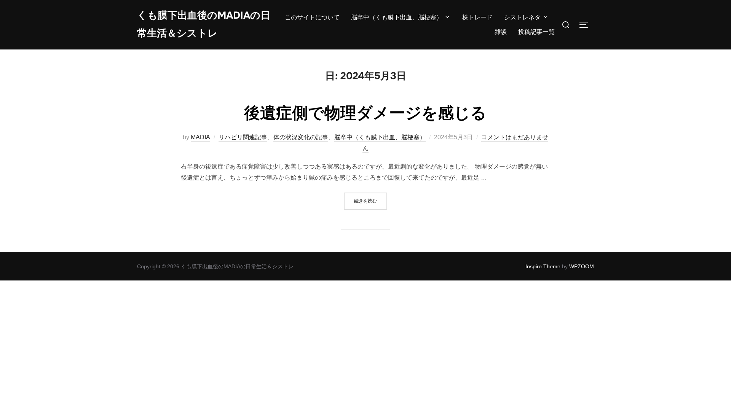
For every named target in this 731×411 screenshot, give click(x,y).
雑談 (501, 32)
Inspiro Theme (542, 266)
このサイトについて (312, 17)
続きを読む (370, 201)
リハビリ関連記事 (243, 137)
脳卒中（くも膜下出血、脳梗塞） (396, 17)
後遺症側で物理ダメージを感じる (365, 113)
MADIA (200, 137)
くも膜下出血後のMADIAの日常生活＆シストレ (203, 24)
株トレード (477, 17)
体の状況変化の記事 (300, 137)
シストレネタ (522, 17)
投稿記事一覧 (536, 32)
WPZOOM (581, 266)
